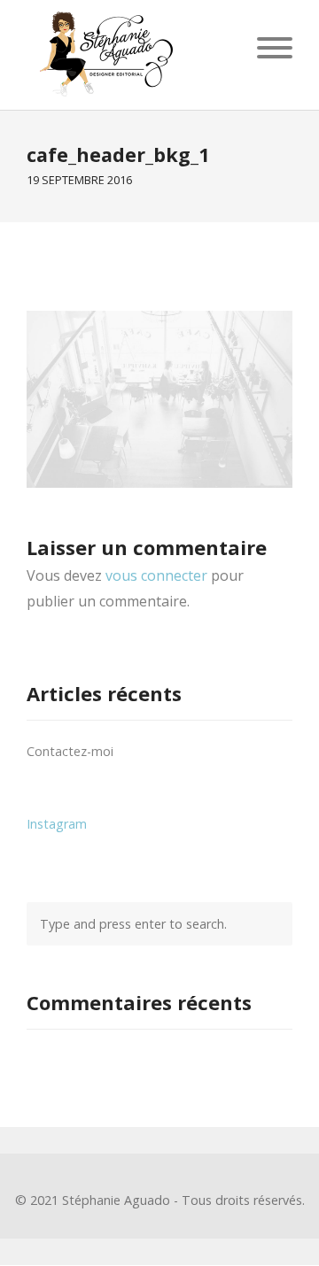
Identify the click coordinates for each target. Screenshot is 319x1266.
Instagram (57, 823)
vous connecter (156, 575)
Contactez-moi (70, 751)
